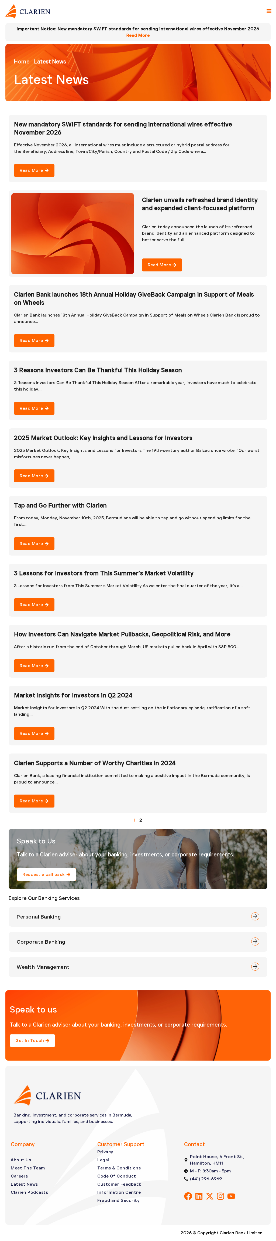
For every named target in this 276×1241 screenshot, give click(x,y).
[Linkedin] (199, 1196)
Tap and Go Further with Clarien (60, 505)
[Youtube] (231, 1196)
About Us (21, 1159)
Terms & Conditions (119, 1168)
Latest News (24, 1184)
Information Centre (119, 1192)
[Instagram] (220, 1196)
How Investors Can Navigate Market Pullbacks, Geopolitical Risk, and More (122, 634)
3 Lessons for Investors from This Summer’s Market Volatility (104, 573)
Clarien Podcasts (29, 1192)
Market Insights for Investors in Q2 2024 (73, 695)
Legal (103, 1159)
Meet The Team (28, 1168)
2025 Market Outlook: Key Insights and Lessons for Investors (103, 438)
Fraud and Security (118, 1200)
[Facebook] (188, 1196)
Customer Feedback (119, 1184)
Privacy (105, 1151)
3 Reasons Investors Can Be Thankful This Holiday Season (98, 370)
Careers (19, 1176)
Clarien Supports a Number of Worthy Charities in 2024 (95, 763)
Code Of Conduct (116, 1176)
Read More (138, 35)
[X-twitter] (210, 1196)
